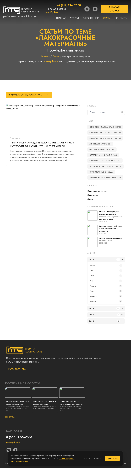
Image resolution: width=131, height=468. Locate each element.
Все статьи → (11, 417)
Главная (61, 18)
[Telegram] (87, 9)
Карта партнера (17, 369)
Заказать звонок (114, 8)
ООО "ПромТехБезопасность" (23, 361)
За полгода (92, 195)
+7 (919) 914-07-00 (69, 5)
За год (90, 199)
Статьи (107, 18)
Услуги (74, 18)
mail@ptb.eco (53, 12)
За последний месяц (97, 190)
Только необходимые (92, 458)
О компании (91, 18)
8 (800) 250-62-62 (19, 437)
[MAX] (95, 9)
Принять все (112, 458)
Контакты (121, 18)
